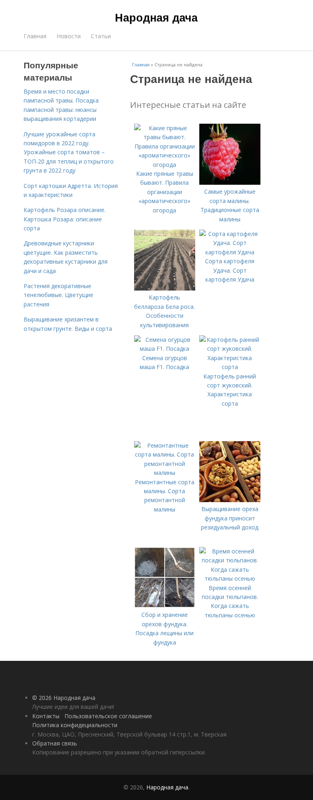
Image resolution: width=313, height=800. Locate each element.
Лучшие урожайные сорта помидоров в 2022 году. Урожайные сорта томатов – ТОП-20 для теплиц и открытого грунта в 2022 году (69, 152)
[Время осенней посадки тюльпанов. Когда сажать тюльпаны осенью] (229, 578)
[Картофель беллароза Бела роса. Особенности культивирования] (164, 288)
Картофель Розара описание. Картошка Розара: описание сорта (65, 219)
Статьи (101, 36)
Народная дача (156, 17)
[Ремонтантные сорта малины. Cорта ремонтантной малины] (164, 473)
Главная (35, 36)
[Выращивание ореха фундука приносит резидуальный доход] (229, 500)
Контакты (46, 716)
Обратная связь (54, 743)
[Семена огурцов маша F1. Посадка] (164, 348)
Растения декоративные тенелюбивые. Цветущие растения (58, 295)
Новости (69, 36)
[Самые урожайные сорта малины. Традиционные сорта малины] (229, 182)
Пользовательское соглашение (108, 716)
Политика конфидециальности (74, 725)
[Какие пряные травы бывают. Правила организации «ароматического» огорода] (164, 164)
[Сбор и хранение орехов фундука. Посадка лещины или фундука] (164, 606)
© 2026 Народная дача (63, 698)
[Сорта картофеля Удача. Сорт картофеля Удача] (229, 252)
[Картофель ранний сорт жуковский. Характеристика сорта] (229, 367)
